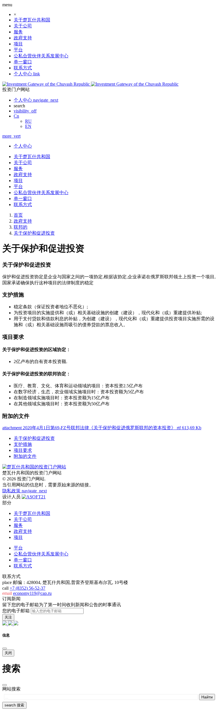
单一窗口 (23, 61)
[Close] (4, 648)
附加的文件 (25, 456)
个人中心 (23, 146)
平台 (18, 49)
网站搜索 (11, 688)
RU (28, 121)
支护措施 (23, 444)
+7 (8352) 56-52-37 (27, 588)
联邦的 (20, 227)
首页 (18, 215)
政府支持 (23, 37)
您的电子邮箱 (16, 610)
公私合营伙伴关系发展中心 (41, 55)
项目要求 (23, 450)
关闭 (8, 653)
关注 (8, 617)
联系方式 (23, 67)
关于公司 (23, 25)
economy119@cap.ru (32, 593)
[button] (16, 116)
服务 (18, 31)
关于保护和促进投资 (34, 233)
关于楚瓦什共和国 (32, 19)
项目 (18, 43)
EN (28, 126)
